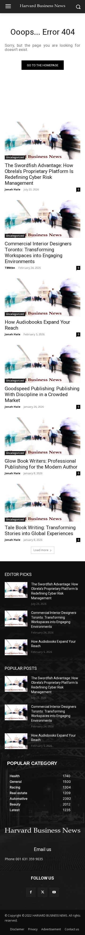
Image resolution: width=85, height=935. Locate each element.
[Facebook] (30, 892)
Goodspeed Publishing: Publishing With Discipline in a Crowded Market (42, 394)
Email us (42, 849)
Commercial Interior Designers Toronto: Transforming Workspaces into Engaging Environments (38, 252)
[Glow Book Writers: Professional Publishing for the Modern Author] (42, 436)
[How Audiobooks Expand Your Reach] (42, 297)
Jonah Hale (12, 189)
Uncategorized (15, 157)
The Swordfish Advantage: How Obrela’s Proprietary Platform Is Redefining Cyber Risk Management (39, 174)
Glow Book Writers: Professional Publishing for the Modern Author (41, 464)
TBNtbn (10, 267)
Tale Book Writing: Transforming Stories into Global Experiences (40, 530)
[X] (42, 892)
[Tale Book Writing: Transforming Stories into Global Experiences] (42, 503)
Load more (41, 550)
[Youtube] (54, 892)
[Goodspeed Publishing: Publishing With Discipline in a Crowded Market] (42, 364)
